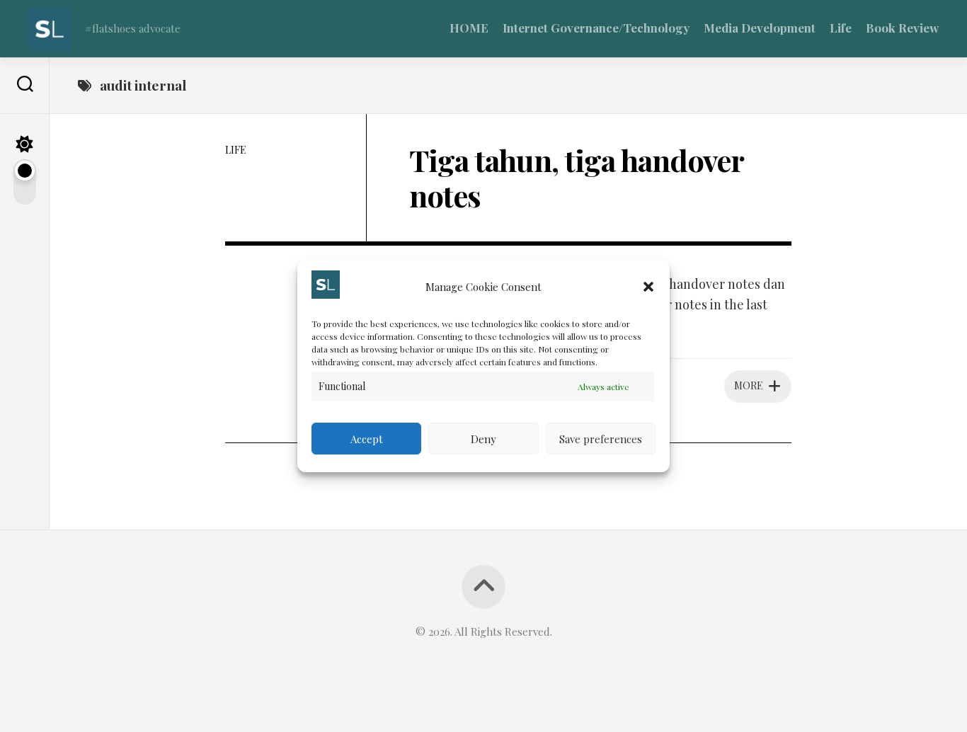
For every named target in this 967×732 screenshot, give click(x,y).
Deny (483, 439)
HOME (469, 28)
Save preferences (600, 439)
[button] (648, 287)
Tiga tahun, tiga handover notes (576, 177)
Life (841, 28)
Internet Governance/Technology (596, 28)
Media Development (760, 28)
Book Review (902, 28)
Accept (366, 439)
